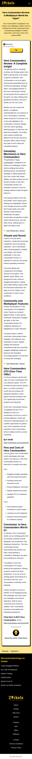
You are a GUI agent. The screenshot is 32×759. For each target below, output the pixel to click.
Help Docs (16, 713)
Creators (16, 722)
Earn (16, 726)
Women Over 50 (6, 681)
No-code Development (9, 670)
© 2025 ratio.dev (16, 756)
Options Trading (6, 673)
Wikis (16, 730)
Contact (16, 740)
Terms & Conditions (16, 744)
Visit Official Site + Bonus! (15, 231)
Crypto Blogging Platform (10, 666)
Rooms (16, 717)
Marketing (14, 651)
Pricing (16, 709)
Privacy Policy (16, 748)
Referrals (16, 734)
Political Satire (6, 677)
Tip (16, 50)
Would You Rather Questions (11, 685)
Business (5, 651)
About (16, 705)
